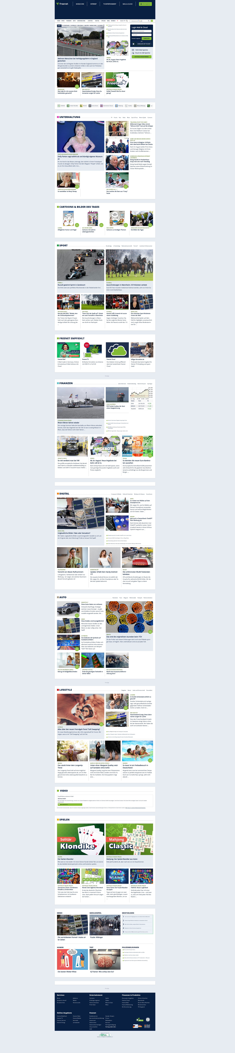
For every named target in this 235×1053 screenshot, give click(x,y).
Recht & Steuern (142, 383)
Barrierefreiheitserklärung (97, 1018)
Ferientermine (61, 1002)
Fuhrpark (140, 597)
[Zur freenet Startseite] (62, 3)
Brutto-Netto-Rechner (144, 1002)
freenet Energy (61, 1022)
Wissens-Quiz (109, 1002)
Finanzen (66, 383)
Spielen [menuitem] (103, 21)
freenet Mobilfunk (62, 1016)
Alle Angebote (146, 4)
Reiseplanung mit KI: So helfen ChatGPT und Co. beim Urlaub (119, 535)
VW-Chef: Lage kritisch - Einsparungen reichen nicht (118, 431)
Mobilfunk (80, 4)
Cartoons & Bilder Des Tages (79, 206)
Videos (107, 1000)
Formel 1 (136, 245)
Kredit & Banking (132, 383)
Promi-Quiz (93, 1004)
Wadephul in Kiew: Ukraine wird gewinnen (116, 33)
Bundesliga (109, 245)
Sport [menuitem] (63, 21)
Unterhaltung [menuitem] (81, 21)
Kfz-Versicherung (126, 1007)
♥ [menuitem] (117, 20)
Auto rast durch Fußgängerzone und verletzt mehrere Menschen (137, 916)
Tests (120, 597)
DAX (132, 403)
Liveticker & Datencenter (146, 245)
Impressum (93, 1020)
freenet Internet (61, 1020)
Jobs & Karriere (122, 383)
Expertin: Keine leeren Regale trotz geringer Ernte (117, 420)
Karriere (107, 1022)
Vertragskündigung (110, 1024)
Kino (120, 117)
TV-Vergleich (141, 1007)
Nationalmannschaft (127, 245)
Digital (64, 493)
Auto (62, 597)
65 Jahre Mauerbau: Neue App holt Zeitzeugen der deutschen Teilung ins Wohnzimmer (124, 543)
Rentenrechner (142, 1004)
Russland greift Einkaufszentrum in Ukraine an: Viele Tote (118, 36)
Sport (63, 245)
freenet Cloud (125, 1000)
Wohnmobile (133, 597)
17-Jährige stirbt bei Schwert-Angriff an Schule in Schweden (117, 26)
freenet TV (60, 1018)
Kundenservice (93, 1016)
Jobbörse (75, 998)
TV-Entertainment (109, 4)
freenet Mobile (77, 1018)
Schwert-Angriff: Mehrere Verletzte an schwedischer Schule (136, 920)
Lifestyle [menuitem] (90, 21)
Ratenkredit (141, 1000)
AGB (91, 1029)
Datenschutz (93, 1022)
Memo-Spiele (142, 117)
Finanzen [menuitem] (68, 21)
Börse (58, 998)
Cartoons (150, 117)
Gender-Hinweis (109, 1016)
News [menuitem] (58, 21)
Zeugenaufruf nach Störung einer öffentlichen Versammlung (135, 960)
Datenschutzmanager (95, 1024)
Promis (115, 117)
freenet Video (76, 1016)
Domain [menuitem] (113, 21)
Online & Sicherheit (128, 494)
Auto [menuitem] (74, 21)
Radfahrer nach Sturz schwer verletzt (131, 955)
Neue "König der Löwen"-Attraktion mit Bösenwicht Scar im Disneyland (121, 734)
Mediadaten (108, 1020)
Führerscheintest (148, 597)
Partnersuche (76, 1002)
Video (124, 117)
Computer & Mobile (116, 494)
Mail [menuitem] (108, 21)
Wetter (75, 1000)
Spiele (107, 998)
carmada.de (76, 1022)
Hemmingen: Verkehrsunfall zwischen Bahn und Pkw (134, 952)
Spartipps (149, 383)
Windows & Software (139, 494)
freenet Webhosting (127, 1004)
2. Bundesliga (116, 245)
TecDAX (133, 409)
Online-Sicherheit (142, 998)
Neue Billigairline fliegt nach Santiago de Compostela (118, 731)
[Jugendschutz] (105, 1034)
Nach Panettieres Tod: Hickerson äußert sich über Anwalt (117, 29)
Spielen (64, 819)
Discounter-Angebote (128, 998)
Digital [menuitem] (97, 21)
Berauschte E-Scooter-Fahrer (129, 949)
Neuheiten (115, 597)
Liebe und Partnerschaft (139, 690)
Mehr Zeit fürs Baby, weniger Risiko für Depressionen (135, 924)
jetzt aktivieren (64, 804)
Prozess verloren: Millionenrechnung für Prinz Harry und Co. (136, 931)
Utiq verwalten (93, 1027)
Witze (128, 117)
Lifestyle (65, 689)
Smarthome (149, 494)
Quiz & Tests (134, 117)
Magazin (126, 597)
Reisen (129, 690)
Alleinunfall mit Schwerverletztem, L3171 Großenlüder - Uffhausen (137, 957)
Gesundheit (149, 690)
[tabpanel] (80, 46)
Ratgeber (124, 690)
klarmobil (75, 1020)
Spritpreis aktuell (61, 1000)
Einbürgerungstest (95, 1000)
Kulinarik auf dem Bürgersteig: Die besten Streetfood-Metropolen (120, 737)
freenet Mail (125, 1002)
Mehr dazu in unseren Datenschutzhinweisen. (135, 807)
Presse (107, 1018)
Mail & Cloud (127, 4)
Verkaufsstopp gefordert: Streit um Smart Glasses (117, 540)
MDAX (133, 406)
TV (111, 117)
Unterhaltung (69, 117)
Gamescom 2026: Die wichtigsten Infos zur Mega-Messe (118, 538)
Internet (93, 4)
